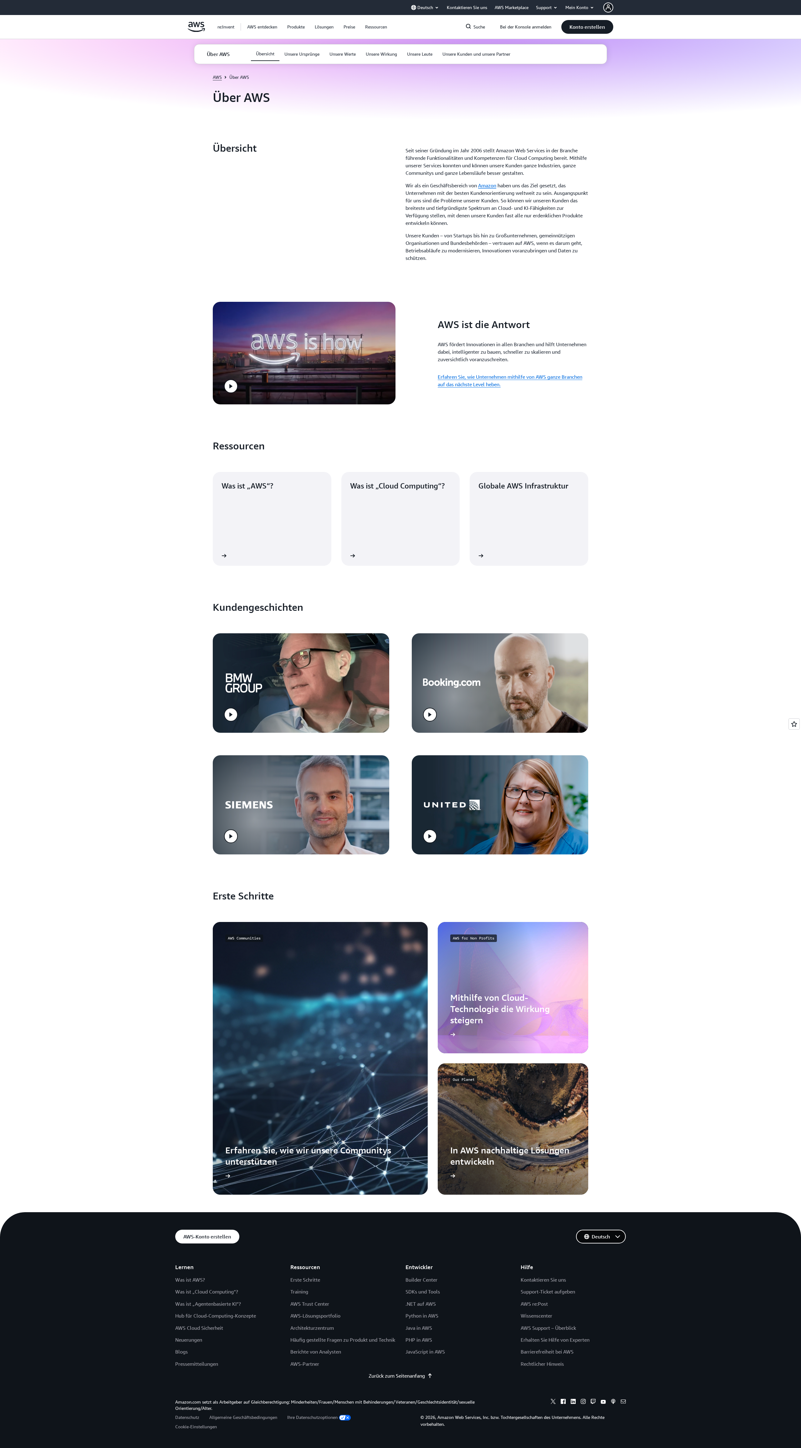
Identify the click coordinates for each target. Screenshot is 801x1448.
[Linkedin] (573, 1402)
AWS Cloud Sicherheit (199, 1328)
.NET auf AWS (421, 1304)
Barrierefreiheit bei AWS (547, 1352)
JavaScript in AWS (425, 1352)
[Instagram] (583, 1402)
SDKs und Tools (423, 1292)
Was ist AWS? (190, 1280)
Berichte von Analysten (315, 1352)
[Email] (623, 1402)
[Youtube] (603, 1402)
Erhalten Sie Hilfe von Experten (555, 1340)
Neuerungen (188, 1340)
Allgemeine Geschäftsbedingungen (243, 1417)
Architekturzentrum (312, 1328)
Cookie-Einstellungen (196, 1426)
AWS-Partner (304, 1364)
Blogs (181, 1352)
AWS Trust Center (309, 1304)
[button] (262, 27)
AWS (217, 77)
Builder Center (421, 1280)
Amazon (487, 185)
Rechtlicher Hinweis (542, 1364)
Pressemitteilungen (196, 1364)
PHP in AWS (419, 1340)
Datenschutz (187, 1417)
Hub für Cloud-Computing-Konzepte (215, 1316)
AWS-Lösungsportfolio (315, 1316)
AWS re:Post (534, 1304)
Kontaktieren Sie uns (543, 1280)
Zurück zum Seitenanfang (397, 1376)
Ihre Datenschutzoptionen (312, 1417)
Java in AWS (419, 1328)
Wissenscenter (536, 1316)
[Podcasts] (613, 1402)
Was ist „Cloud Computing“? (206, 1292)
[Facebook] (563, 1402)
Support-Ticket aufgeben (548, 1292)
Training (299, 1292)
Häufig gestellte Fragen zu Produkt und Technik (342, 1340)
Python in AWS (422, 1316)
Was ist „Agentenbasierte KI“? (208, 1304)
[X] (553, 1402)
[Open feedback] (794, 724)
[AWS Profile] (608, 8)
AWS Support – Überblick (548, 1328)
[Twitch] (593, 1402)
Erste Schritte (305, 1280)
